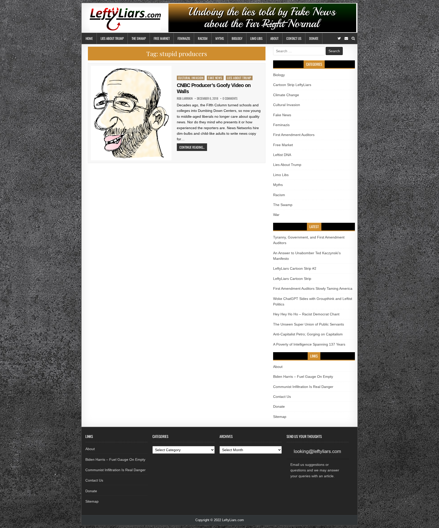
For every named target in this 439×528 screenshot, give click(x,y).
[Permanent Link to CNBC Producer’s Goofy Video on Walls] (131, 113)
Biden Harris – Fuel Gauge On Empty (303, 376)
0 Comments (230, 98)
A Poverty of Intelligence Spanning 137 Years (309, 344)
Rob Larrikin (185, 98)
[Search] (353, 38)
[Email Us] (346, 38)
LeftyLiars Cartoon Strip (292, 279)
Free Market (162, 38)
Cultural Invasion (190, 78)
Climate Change (286, 95)
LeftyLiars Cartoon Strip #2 (294, 268)
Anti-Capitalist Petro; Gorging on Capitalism (308, 334)
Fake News (215, 78)
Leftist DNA (282, 155)
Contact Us (293, 38)
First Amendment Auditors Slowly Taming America (312, 288)
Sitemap (279, 417)
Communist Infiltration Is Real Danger (303, 387)
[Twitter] (339, 38)
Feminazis (184, 38)
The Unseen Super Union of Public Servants (308, 324)
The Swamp (139, 38)
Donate (313, 38)
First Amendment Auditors (294, 135)
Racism (203, 38)
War (276, 215)
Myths (219, 38)
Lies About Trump (112, 38)
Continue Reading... (192, 147)
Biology (237, 38)
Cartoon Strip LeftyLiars (292, 85)
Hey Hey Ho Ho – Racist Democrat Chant (306, 314)
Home (89, 38)
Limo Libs (256, 38)
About (274, 38)
